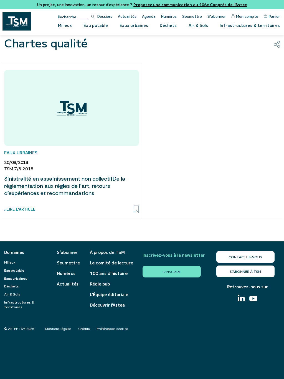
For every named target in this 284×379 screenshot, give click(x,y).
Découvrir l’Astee (107, 304)
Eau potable (95, 25)
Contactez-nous (245, 256)
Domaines (14, 252)
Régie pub (100, 283)
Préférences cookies (112, 329)
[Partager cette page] (277, 44)
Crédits (84, 329)
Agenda (149, 16)
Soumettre (192, 16)
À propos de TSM (107, 252)
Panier (274, 16)
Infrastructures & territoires (250, 25)
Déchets (168, 25)
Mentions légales (58, 329)
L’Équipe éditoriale (109, 294)
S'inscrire (172, 271)
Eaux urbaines (134, 25)
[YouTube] (253, 299)
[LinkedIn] (241, 299)
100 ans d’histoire (109, 273)
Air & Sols (198, 25)
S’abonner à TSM (245, 271)
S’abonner (216, 16)
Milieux (65, 25)
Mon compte (247, 16)
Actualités (127, 16)
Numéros (169, 16)
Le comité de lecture (111, 262)
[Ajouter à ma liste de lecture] (136, 209)
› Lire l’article (19, 209)
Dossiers (104, 16)
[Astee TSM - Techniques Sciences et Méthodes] (16, 21)
